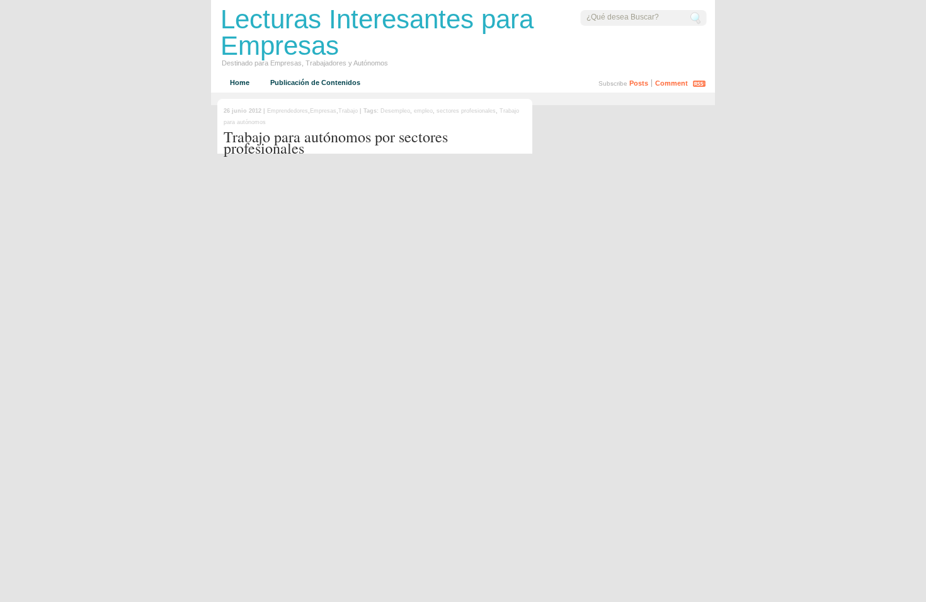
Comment (671, 83)
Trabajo (348, 111)
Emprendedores (287, 111)
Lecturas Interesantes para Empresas (377, 32)
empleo (423, 111)
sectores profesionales (466, 111)
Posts (638, 83)
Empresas (323, 111)
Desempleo (395, 111)
